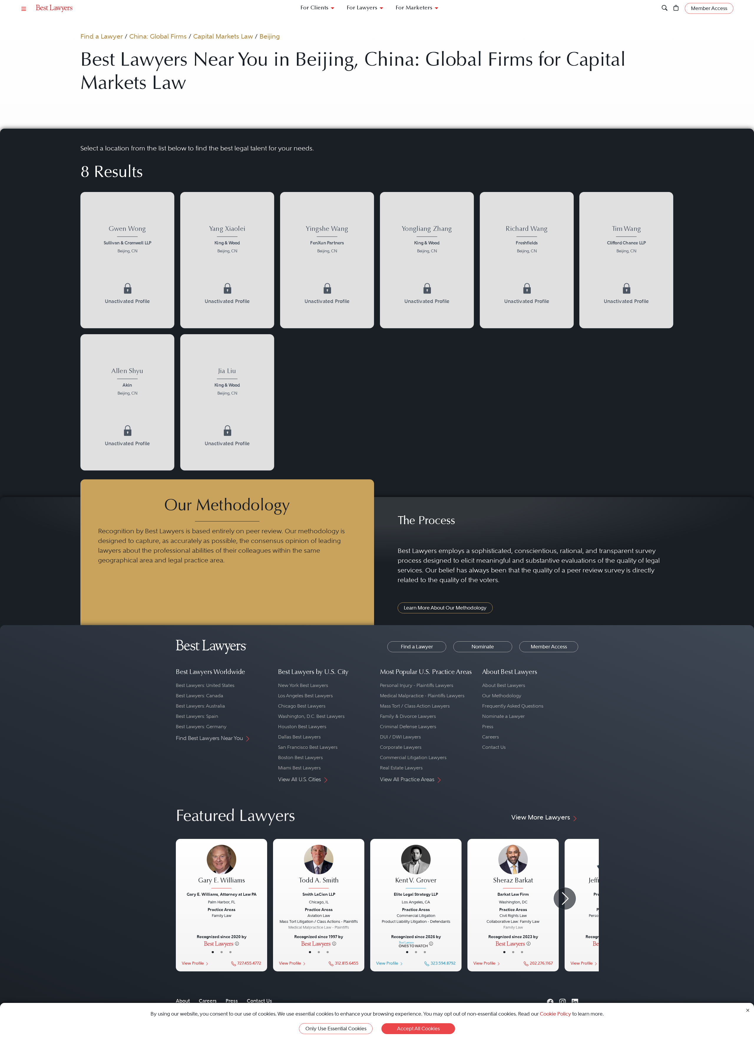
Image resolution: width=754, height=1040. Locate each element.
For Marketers (414, 8)
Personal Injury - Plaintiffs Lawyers (416, 685)
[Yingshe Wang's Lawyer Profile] (327, 260)
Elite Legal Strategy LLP (416, 894)
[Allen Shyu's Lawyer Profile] (127, 402)
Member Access (549, 647)
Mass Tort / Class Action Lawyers (415, 706)
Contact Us (494, 747)
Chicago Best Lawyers (301, 706)
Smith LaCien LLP (318, 894)
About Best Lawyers (503, 685)
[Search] (664, 8)
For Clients (314, 8)
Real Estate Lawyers (401, 768)
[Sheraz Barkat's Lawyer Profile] (513, 867)
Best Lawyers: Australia (200, 706)
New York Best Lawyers (303, 685)
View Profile (193, 963)
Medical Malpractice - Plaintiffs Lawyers (422, 695)
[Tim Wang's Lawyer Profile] (626, 260)
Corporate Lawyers (400, 747)
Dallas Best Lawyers (299, 737)
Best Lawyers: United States (205, 685)
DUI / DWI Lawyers (400, 737)
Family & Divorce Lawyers (408, 716)
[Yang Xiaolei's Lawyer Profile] (227, 260)
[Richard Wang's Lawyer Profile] (527, 260)
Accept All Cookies (418, 1028)
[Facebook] (550, 1001)
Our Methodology (501, 695)
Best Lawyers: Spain (197, 716)
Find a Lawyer (101, 36)
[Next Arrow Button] (565, 898)
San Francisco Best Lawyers (308, 747)
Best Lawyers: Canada (199, 695)
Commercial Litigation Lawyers (413, 757)
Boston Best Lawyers (300, 757)
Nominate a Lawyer (503, 716)
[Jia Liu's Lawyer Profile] (227, 402)
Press (487, 726)
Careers (490, 737)
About (183, 1001)
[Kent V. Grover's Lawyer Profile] (416, 867)
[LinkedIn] (575, 1001)
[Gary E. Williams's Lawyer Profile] (221, 867)
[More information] (237, 943)
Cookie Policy (555, 1014)
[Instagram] (562, 1001)
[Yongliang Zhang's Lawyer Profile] (427, 260)
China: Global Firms (158, 36)
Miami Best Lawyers (299, 768)
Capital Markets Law (223, 36)
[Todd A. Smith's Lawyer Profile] (318, 867)
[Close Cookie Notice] (748, 1010)
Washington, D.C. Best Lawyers (311, 716)
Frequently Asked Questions (512, 706)
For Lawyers (362, 8)
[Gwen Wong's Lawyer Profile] (127, 260)
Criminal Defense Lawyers (408, 726)
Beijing (269, 36)
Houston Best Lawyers (302, 726)
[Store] (676, 8)
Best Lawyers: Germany (201, 726)
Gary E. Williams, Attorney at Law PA (222, 894)
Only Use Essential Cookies (335, 1028)
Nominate (483, 647)
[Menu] (24, 8)
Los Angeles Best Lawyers (305, 695)
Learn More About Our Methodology (445, 608)
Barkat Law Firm (513, 894)
